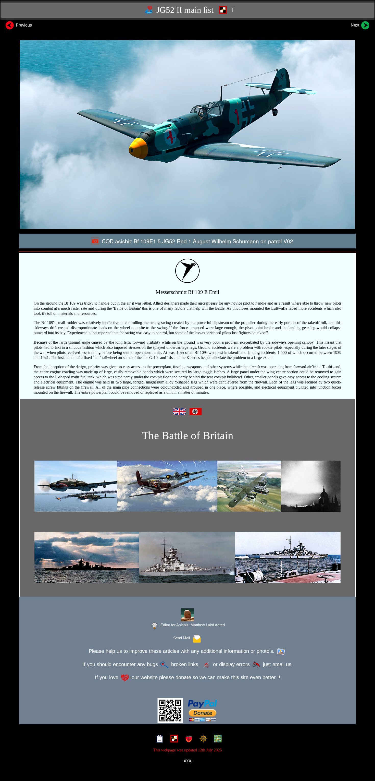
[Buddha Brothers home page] (202, 739)
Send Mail (182, 638)
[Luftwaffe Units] (173, 739)
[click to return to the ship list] (187, 557)
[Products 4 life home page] (216, 739)
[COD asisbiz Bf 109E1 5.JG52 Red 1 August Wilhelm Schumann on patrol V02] (187, 134)
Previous (23, 25)
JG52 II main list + (194, 10)
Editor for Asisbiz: (192, 625)
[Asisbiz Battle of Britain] (187, 485)
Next (355, 25)
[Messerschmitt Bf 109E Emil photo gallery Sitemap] (158, 739)
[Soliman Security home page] (187, 739)
